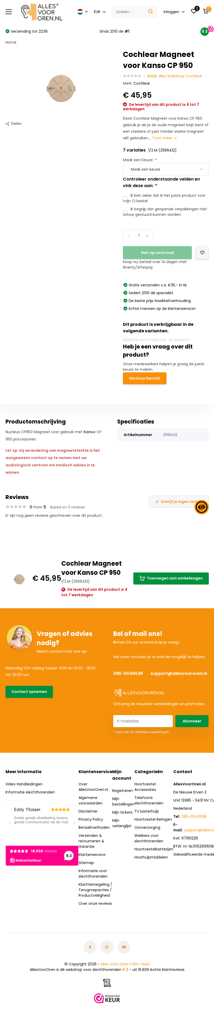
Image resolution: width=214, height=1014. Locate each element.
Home (10, 42)
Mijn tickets (122, 812)
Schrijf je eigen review (181, 501)
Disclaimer (88, 811)
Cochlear (141, 83)
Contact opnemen (29, 691)
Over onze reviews (95, 903)
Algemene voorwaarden (91, 800)
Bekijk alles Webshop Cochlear (174, 76)
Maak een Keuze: (139, 160)
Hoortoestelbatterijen (153, 849)
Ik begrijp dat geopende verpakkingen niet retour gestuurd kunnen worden (165, 211)
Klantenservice (92, 854)
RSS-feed (141, 964)
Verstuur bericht (144, 378)
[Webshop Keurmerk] (107, 998)
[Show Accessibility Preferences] (201, 507)
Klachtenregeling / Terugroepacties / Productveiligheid (95, 890)
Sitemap (86, 862)
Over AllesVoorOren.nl (93, 786)
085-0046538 (128, 673)
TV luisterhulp (146, 811)
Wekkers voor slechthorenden (148, 838)
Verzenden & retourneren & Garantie (91, 841)
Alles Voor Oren (114, 964)
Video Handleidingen (24, 784)
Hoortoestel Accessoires (145, 786)
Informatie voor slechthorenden (93, 873)
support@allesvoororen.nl (179, 673)
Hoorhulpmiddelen (151, 857)
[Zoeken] (150, 12)
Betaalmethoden (94, 827)
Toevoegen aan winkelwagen (175, 578)
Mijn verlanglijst (122, 823)
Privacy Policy (91, 819)
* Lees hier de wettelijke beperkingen (141, 732)
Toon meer (163, 138)
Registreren (122, 790)
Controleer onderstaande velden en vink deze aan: (161, 182)
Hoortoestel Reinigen (153, 819)
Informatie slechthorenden (30, 792)
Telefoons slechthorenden (148, 800)
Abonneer (192, 721)
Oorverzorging (147, 827)
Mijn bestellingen (123, 801)
